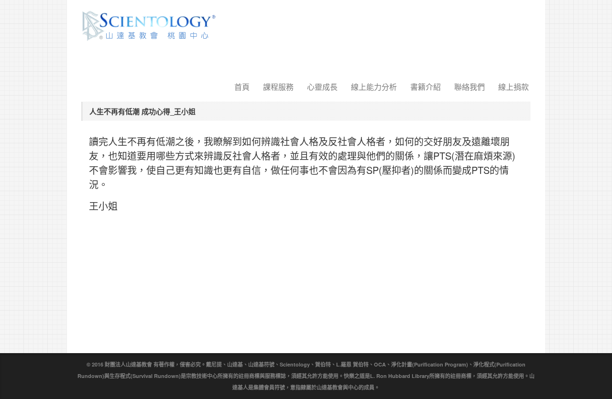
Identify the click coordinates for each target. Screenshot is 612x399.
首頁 (242, 86)
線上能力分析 (374, 86)
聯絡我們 (469, 86)
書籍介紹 (425, 86)
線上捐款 (513, 86)
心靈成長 (322, 86)
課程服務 (278, 86)
